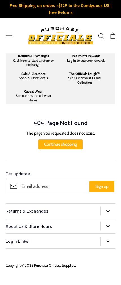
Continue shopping (60, 144)
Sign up (101, 186)
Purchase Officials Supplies (54, 265)
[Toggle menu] (9, 36)
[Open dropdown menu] (107, 211)
